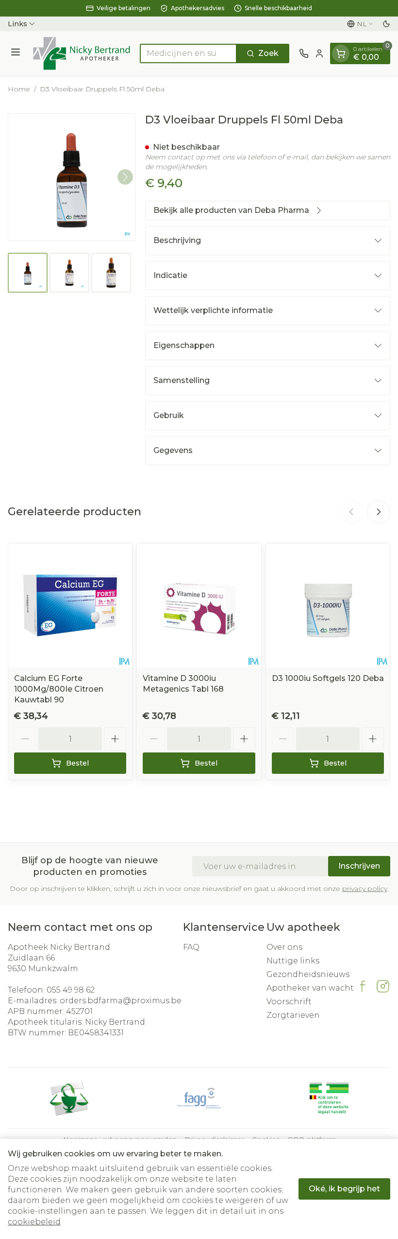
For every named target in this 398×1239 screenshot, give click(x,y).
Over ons (284, 947)
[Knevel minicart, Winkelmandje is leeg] (340, 53)
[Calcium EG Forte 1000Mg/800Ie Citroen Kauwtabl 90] (70, 605)
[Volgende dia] (378, 512)
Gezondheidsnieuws (307, 974)
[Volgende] (125, 177)
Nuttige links (292, 960)
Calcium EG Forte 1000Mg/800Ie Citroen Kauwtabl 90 (58, 689)
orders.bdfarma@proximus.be (121, 1000)
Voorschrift (289, 1001)
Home (19, 89)
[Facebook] (362, 986)
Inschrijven (359, 866)
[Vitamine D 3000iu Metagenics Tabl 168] (199, 605)
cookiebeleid (34, 1221)
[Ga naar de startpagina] (81, 53)
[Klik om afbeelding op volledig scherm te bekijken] (71, 177)
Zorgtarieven (293, 1015)
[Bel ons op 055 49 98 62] (304, 53)
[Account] (319, 53)
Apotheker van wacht (310, 988)
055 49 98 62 (71, 990)
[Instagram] (383, 986)
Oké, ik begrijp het (344, 1188)
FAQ (191, 947)
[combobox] (188, 53)
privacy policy (364, 888)
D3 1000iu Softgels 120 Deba (328, 678)
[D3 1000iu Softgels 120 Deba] (328, 605)
